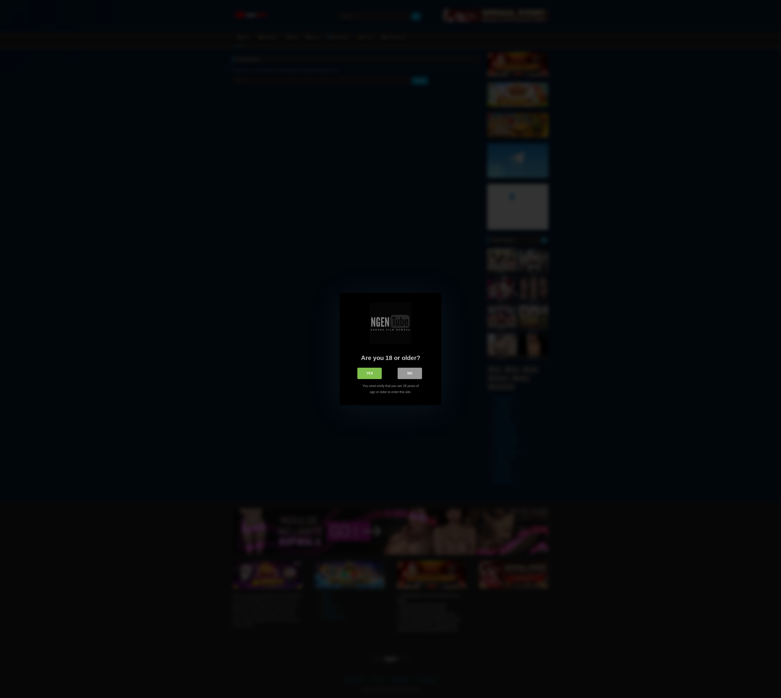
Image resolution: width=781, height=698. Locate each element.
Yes (369, 373)
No (409, 373)
